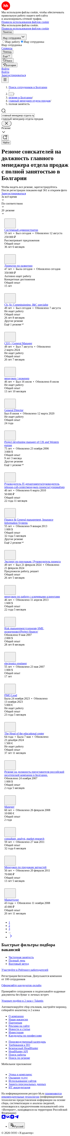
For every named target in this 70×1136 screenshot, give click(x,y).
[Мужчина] (10, 223)
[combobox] (18, 115)
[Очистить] (6, 124)
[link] (7, 60)
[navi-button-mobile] (5, 80)
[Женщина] (10, 259)
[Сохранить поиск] (5, 138)
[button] (5, 68)
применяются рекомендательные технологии (31, 1095)
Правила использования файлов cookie (25, 28)
